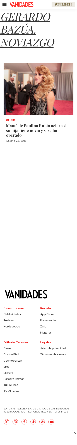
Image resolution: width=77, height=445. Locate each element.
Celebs (11, 120)
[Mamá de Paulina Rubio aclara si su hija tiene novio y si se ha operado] (38, 89)
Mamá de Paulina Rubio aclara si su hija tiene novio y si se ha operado (36, 130)
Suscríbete (63, 4)
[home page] (21, 4)
